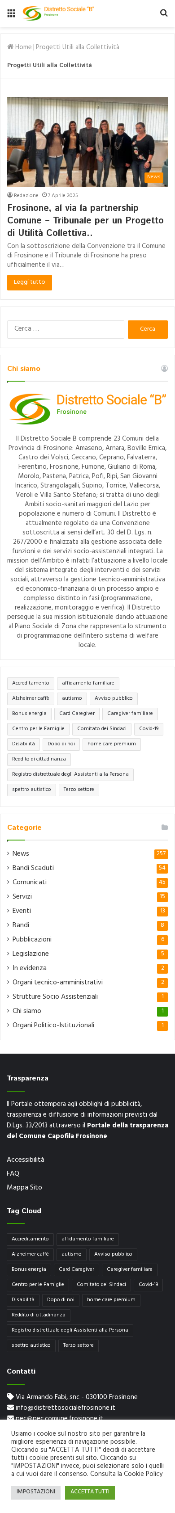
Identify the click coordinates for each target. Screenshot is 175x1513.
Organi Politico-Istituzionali (53, 1026)
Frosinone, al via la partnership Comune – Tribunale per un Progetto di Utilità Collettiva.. (85, 221)
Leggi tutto (29, 283)
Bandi (21, 926)
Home (22, 48)
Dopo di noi (61, 744)
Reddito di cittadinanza (39, 760)
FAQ (13, 1174)
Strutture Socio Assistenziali (55, 997)
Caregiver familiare (130, 714)
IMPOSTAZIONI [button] (36, 1492)
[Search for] (163, 17)
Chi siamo (27, 1012)
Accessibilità (25, 1160)
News (21, 854)
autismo (72, 699)
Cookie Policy (143, 1475)
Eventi (22, 911)
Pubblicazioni (32, 940)
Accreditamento (30, 684)
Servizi (22, 897)
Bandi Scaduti (33, 869)
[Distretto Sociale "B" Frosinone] (58, 13)
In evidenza (30, 969)
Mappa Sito (24, 1188)
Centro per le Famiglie (38, 729)
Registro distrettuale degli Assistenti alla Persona (70, 775)
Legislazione (31, 954)
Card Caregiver (77, 714)
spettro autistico (31, 790)
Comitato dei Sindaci (102, 729)
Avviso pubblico (114, 699)
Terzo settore (79, 790)
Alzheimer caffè (30, 699)
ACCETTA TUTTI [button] (89, 1492)
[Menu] (11, 17)
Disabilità (23, 744)
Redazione (26, 196)
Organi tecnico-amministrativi (58, 983)
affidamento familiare (88, 684)
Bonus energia (29, 714)
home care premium (112, 744)
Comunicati (30, 883)
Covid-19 (148, 729)
